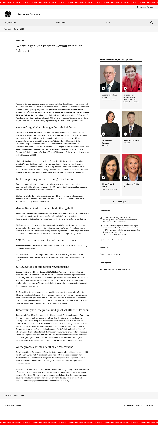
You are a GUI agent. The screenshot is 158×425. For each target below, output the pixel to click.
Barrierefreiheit (129, 405)
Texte (107, 22)
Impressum (149, 405)
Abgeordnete (10, 22)
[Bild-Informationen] (117, 89)
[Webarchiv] (23, 14)
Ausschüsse (61, 22)
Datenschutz (140, 405)
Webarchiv (8, 29)
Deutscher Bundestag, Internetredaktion (116, 269)
